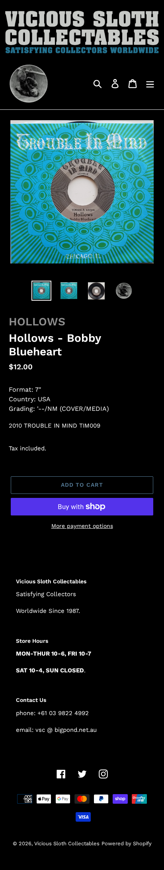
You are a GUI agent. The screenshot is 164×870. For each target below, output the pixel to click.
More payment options (82, 526)
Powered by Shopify (127, 843)
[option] (41, 291)
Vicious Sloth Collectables (67, 843)
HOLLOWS (37, 321)
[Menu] (150, 83)
